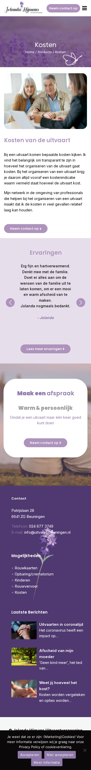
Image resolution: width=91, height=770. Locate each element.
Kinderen (22, 580)
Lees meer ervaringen (44, 349)
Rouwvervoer (26, 586)
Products (45, 52)
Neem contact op (63, 8)
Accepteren (29, 755)
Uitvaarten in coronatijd (61, 624)
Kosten (21, 592)
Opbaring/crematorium (34, 574)
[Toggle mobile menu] (84, 8)
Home (29, 52)
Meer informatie (47, 762)
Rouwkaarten (26, 567)
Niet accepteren (60, 755)
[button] (10, 302)
